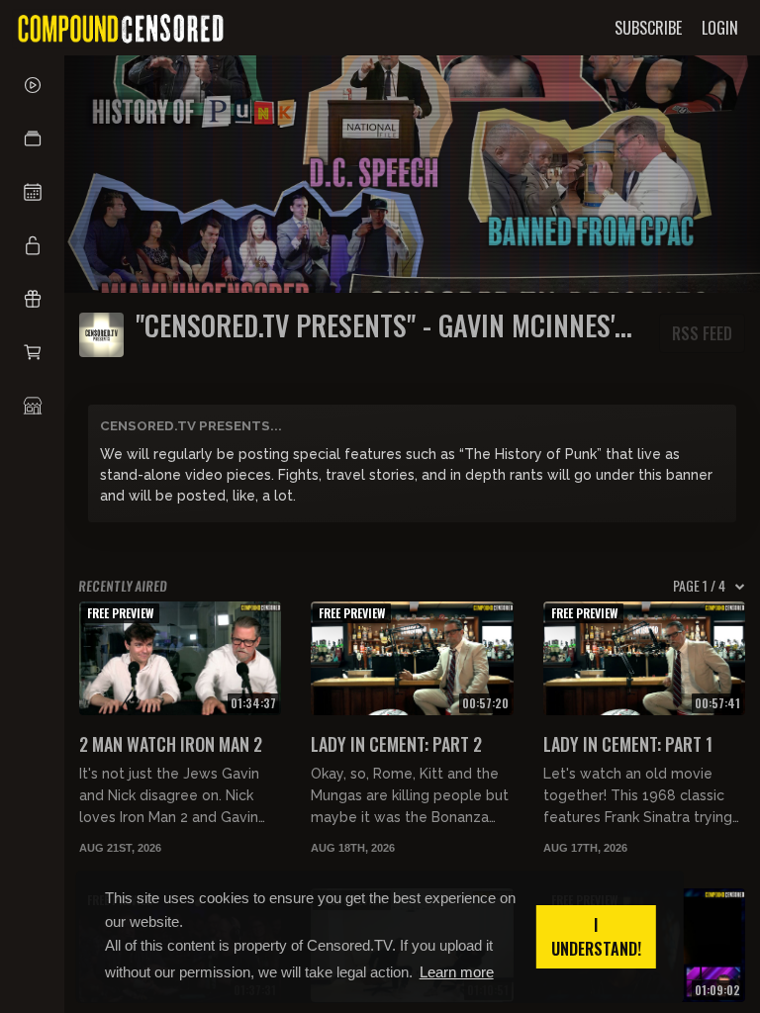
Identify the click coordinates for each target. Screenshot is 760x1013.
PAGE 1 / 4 (699, 586)
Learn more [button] (457, 972)
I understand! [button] (596, 937)
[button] (32, 138)
